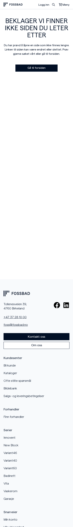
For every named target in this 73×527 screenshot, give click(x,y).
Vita (6, 483)
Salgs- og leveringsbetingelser (24, 396)
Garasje (9, 498)
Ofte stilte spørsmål (17, 380)
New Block (11, 445)
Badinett (9, 475)
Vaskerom (10, 491)
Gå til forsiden (36, 67)
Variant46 (10, 452)
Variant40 (10, 460)
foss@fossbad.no (16, 324)
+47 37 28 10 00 (15, 317)
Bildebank (10, 388)
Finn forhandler (14, 416)
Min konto (10, 519)
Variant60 (10, 468)
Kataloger (10, 373)
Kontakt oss (36, 336)
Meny (66, 4)
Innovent (9, 437)
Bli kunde (10, 365)
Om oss (36, 345)
